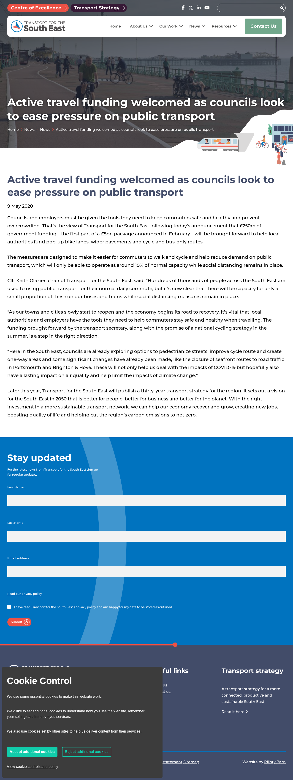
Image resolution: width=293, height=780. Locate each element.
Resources (221, 26)
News (194, 26)
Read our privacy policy (24, 593)
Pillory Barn (275, 762)
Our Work (168, 26)
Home (115, 26)
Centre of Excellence (36, 8)
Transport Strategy (96, 8)
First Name (15, 487)
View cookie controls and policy (32, 767)
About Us (138, 26)
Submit (16, 622)
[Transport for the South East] (38, 26)
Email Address (18, 558)
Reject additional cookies (87, 752)
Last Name (15, 522)
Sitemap (191, 762)
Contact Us (263, 26)
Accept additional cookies (32, 752)
